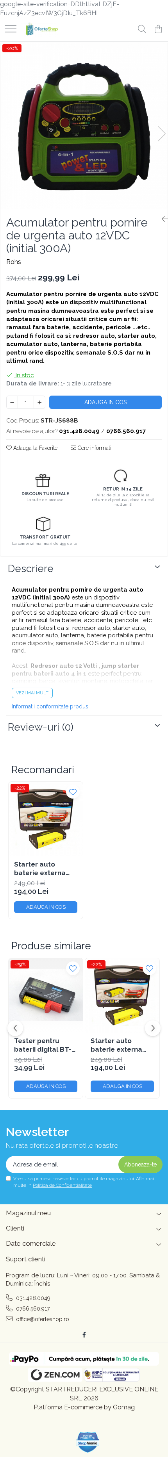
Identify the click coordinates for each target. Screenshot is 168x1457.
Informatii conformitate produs (50, 706)
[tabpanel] (84, 125)
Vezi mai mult (32, 693)
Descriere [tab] (31, 568)
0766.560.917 (32, 1308)
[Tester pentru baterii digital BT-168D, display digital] (46, 995)
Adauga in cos (105, 402)
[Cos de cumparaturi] (158, 29)
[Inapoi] (162, 219)
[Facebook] (84, 1335)
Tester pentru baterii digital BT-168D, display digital (42, 1045)
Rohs (13, 262)
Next (161, 134)
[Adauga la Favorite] (73, 792)
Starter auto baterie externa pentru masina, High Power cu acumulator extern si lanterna (45, 868)
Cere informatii (94, 448)
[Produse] (10, 29)
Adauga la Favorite (34, 448)
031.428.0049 (32, 1298)
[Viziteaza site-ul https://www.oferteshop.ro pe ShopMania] (88, 1442)
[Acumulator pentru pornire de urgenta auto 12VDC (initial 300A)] (84, 125)
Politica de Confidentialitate (62, 1185)
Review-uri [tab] (40, 727)
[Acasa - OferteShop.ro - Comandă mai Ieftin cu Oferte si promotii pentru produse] (40, 29)
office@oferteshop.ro (41, 1319)
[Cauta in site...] (142, 29)
